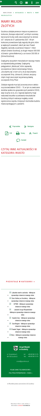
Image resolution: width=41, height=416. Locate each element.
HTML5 (17, 397)
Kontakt (20, 139)
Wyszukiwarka (15, 2)
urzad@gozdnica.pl (23, 361)
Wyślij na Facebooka (16, 113)
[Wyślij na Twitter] (20, 113)
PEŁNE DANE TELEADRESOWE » (20, 370)
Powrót (32, 132)
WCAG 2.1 (27, 397)
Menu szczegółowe (32, 2)
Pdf (7, 132)
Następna (28, 125)
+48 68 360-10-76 (31, 354)
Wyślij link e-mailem (24, 113)
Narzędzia (21, 2)
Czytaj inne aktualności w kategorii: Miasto (19, 151)
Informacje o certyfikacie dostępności (20, 390)
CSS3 (20, 397)
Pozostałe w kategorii (19, 282)
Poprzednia (13, 125)
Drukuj (19, 132)
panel (37, 2)
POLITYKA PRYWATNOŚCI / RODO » (20, 373)
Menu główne (26, 2)
